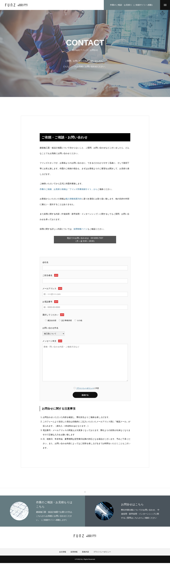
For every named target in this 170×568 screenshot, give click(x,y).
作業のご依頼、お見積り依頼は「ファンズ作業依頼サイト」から (68, 189)
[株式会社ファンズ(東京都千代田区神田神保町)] (16, 5)
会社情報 (62, 552)
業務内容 (85, 552)
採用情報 (74, 552)
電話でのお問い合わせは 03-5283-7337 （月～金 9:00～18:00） (85, 239)
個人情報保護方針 (74, 199)
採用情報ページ (80, 229)
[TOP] (85, 492)
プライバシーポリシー (85, 388)
